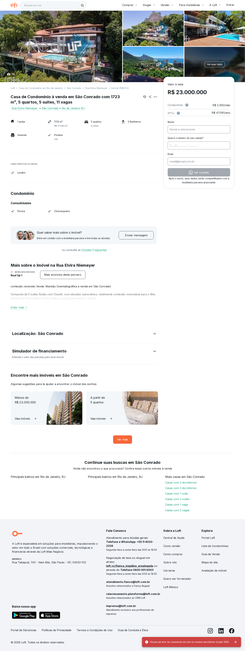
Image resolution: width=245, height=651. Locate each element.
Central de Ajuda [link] (173, 537)
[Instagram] (210, 631)
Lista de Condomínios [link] (215, 546)
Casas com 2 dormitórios (180, 482)
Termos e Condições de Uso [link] (94, 630)
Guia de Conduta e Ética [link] (133, 630)
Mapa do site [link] (210, 562)
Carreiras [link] (169, 570)
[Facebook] (231, 631)
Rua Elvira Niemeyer (96, 88)
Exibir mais (17, 307)
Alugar (147, 5)
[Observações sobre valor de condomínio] (187, 105)
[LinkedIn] (221, 631)
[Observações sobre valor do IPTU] (178, 113)
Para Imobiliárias (189, 5)
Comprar (128, 5)
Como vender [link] (171, 546)
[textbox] (53, 5)
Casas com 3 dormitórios (180, 488)
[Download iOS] (49, 616)
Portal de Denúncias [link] (23, 630)
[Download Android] (24, 616)
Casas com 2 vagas (177, 510)
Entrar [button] (230, 5)
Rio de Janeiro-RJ (73, 108)
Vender (165, 5)
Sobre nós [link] (170, 562)
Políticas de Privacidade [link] (56, 630)
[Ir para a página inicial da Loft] (15, 5)
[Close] (236, 642)
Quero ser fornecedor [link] (177, 578)
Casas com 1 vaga (176, 504)
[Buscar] (82, 5)
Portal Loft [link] (208, 537)
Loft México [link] (170, 587)
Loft (13, 88)
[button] (84, 334)
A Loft (213, 5)
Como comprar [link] (173, 554)
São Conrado (74, 88)
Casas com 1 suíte (176, 493)
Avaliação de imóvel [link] (214, 570)
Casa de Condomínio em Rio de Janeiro (41, 88)
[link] (62, 275)
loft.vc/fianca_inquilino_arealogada (129, 566)
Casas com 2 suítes (177, 499)
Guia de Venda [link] (211, 554)
